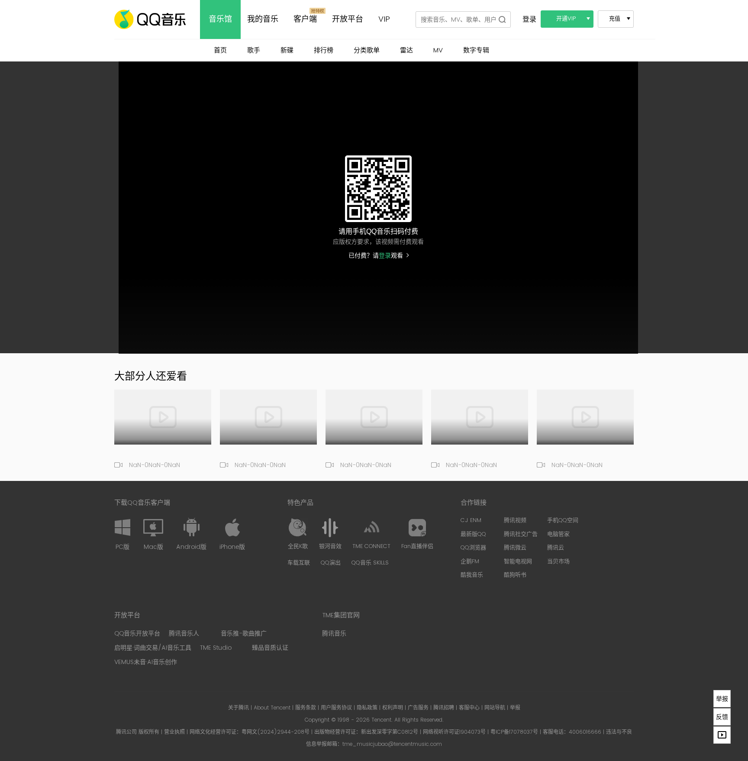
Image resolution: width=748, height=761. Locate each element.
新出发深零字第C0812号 (389, 732)
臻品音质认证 (270, 648)
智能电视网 (518, 562)
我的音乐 (262, 19)
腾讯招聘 (443, 708)
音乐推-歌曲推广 (244, 633)
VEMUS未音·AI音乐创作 (145, 662)
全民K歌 (298, 546)
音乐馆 (220, 19)
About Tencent (272, 708)
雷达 (406, 50)
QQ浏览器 (473, 548)
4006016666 (585, 732)
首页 (220, 50)
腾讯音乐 (334, 633)
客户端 (305, 19)
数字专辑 (476, 50)
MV (438, 50)
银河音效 (330, 546)
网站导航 (494, 708)
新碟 (286, 50)
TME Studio (216, 648)
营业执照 (174, 732)
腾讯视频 (515, 520)
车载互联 (298, 563)
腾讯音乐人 (184, 633)
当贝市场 (558, 562)
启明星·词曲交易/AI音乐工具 (152, 648)
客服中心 (469, 708)
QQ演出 (331, 563)
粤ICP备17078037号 (514, 732)
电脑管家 (558, 534)
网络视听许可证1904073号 (454, 732)
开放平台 (347, 19)
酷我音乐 (472, 575)
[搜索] (502, 19)
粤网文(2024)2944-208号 (276, 732)
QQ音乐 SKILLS (370, 563)
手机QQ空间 (562, 520)
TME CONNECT (371, 546)
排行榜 (323, 50)
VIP (384, 19)
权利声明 (392, 708)
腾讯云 (555, 548)
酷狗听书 (515, 575)
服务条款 (305, 708)
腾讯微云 (515, 548)
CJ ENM (471, 520)
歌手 (253, 50)
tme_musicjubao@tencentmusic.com (392, 744)
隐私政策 (367, 708)
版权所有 (149, 732)
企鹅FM (470, 562)
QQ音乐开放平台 (137, 633)
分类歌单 (367, 50)
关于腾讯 (238, 708)
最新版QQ (473, 534)
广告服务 (418, 708)
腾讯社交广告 (521, 534)
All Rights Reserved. (419, 720)
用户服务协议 (336, 708)
